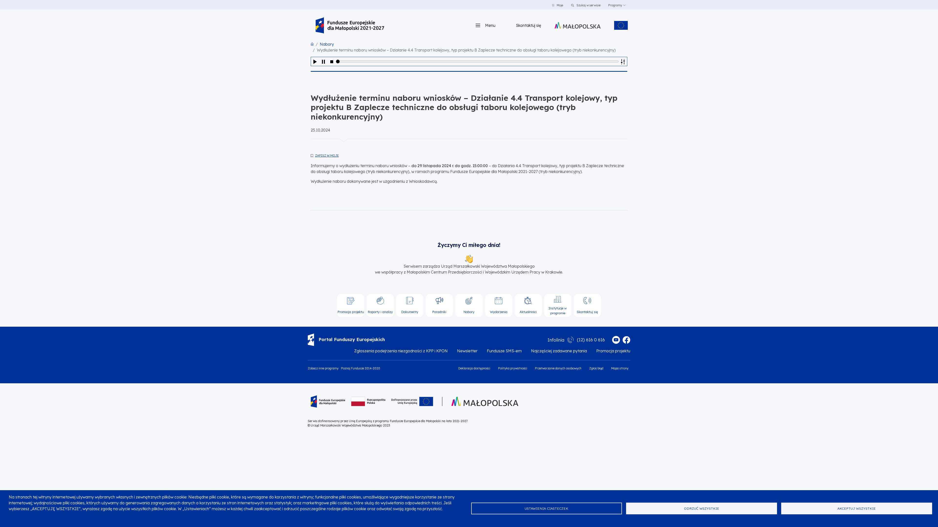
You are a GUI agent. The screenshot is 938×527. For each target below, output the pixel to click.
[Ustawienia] (623, 61)
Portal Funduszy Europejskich (352, 339)
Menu (490, 25)
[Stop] (332, 61)
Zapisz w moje (327, 155)
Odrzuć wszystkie (701, 508)
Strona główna (312, 43)
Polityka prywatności (512, 368)
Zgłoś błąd (596, 368)
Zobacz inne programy (323, 368)
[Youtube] (616, 340)
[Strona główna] (350, 25)
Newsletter (467, 350)
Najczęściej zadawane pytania (559, 350)
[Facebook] (626, 340)
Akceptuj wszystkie (856, 508)
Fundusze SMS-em (504, 350)
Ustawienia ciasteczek (546, 508)
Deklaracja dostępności (474, 368)
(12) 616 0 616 (591, 339)
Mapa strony (620, 368)
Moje (560, 5)
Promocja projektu (613, 350)
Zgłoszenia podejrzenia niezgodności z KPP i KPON (401, 350)
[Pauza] (323, 61)
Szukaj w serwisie (588, 5)
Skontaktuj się (528, 25)
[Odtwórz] (315, 61)
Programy (615, 5)
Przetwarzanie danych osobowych (558, 368)
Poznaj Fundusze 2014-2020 (360, 368)
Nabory (327, 44)
